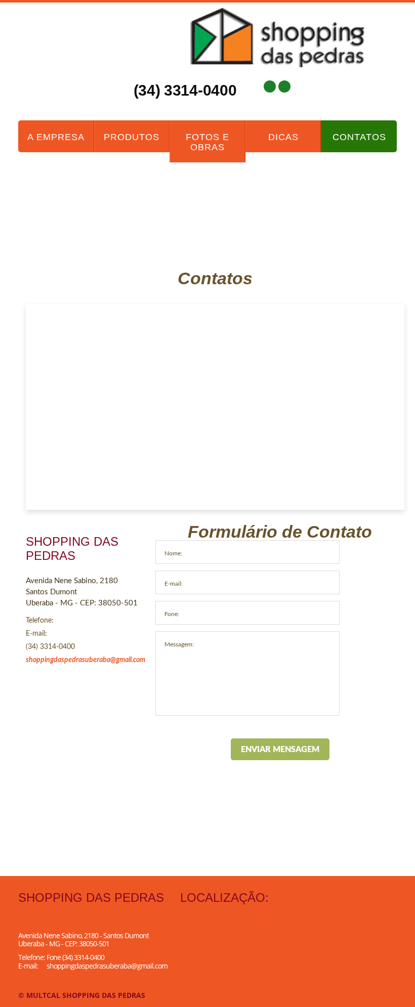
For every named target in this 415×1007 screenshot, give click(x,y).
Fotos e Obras (207, 142)
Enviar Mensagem (280, 750)
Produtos (131, 137)
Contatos (359, 137)
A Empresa (56, 137)
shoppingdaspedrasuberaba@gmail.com (85, 660)
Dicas (283, 137)
